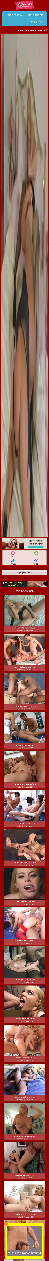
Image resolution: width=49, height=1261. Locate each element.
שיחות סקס (15, 15)
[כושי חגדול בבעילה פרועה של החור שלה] (24, 962)
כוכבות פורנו (36, 15)
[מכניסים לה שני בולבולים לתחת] (24, 884)
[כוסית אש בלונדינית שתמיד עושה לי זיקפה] (24, 1118)
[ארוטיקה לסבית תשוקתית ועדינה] (24, 845)
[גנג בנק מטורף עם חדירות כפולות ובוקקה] (24, 1040)
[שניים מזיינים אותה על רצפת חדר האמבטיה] (24, 1196)
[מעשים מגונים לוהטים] (24, 727)
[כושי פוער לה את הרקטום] (24, 1079)
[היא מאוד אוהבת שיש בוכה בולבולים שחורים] (24, 688)
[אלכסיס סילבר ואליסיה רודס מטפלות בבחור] (24, 805)
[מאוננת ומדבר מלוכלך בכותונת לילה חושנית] (24, 610)
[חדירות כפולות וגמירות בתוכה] (24, 1157)
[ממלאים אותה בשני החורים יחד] (24, 766)
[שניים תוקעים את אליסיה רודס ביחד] (24, 923)
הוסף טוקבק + (24, 572)
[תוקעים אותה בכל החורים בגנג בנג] (24, 649)
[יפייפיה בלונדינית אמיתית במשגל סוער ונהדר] (24, 1001)
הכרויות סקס (36, 22)
